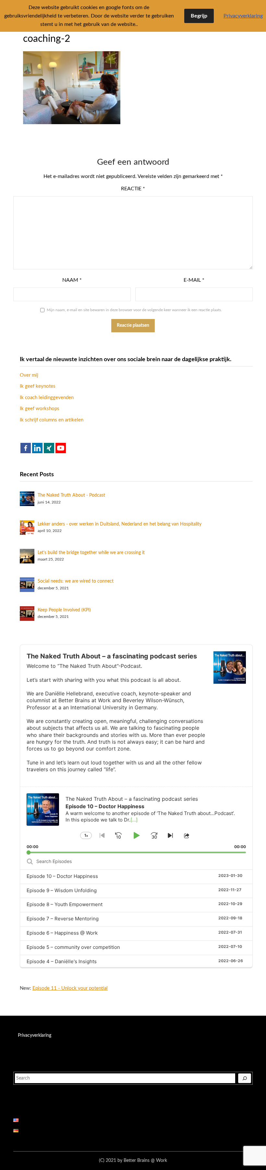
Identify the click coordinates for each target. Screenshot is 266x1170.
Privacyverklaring (34, 1035)
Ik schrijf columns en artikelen (51, 420)
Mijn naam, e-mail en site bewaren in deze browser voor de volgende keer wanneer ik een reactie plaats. (134, 310)
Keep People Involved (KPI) (64, 610)
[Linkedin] (37, 448)
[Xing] (49, 448)
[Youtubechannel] (60, 448)
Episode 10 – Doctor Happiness (62, 876)
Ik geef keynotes (37, 386)
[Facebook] (25, 448)
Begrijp (199, 15)
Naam (72, 280)
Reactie (133, 188)
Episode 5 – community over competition (73, 947)
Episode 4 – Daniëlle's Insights (62, 961)
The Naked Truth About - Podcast (71, 495)
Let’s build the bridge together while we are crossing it (91, 552)
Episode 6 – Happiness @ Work (62, 933)
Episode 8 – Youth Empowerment (65, 904)
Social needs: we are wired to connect (76, 581)
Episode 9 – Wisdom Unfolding (62, 890)
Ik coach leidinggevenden (47, 397)
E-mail (194, 280)
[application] (136, 820)
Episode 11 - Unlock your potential (70, 988)
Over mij (29, 375)
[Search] (244, 1078)
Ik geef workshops (39, 408)
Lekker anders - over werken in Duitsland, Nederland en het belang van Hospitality (119, 524)
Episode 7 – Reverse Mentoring (63, 919)
